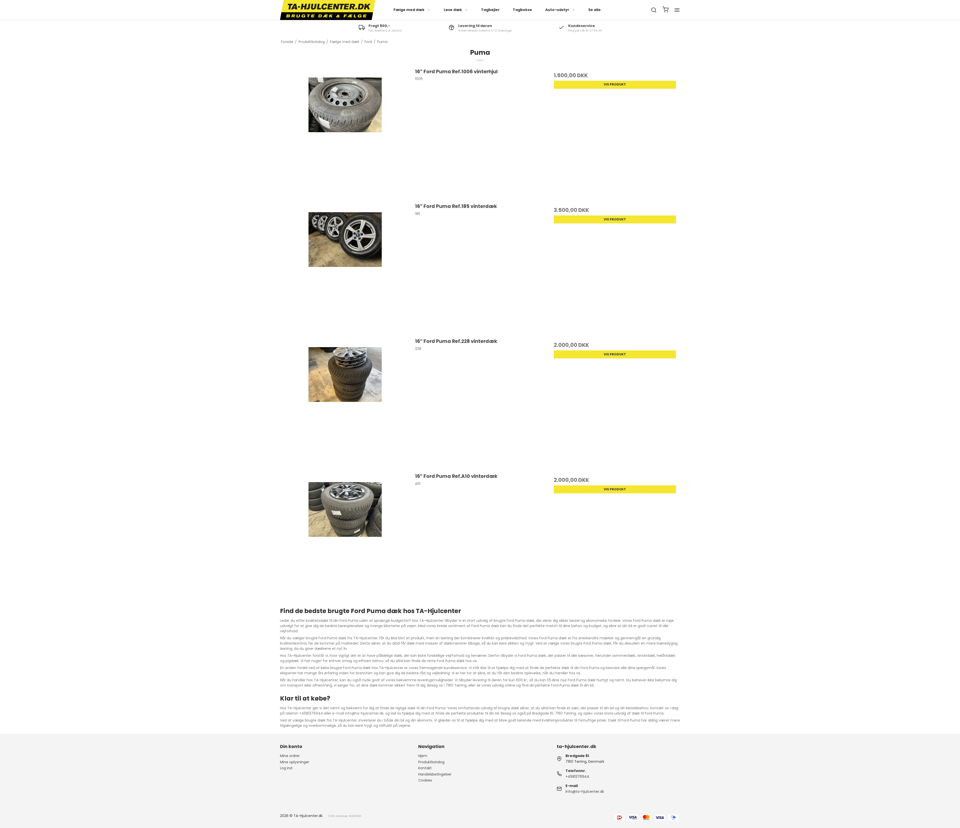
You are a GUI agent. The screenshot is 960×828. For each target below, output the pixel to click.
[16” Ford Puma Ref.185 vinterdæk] (345, 268)
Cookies (425, 780)
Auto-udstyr (557, 9)
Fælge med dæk (409, 9)
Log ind (286, 768)
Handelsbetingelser (435, 774)
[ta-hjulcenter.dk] (327, 10)
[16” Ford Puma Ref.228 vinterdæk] (345, 403)
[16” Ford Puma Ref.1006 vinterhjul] (345, 133)
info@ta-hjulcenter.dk (585, 791)
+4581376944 (577, 776)
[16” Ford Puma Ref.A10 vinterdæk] (345, 538)
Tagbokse (522, 9)
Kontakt (425, 768)
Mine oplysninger (294, 762)
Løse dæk (453, 9)
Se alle (594, 9)
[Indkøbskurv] (665, 10)
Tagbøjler (490, 9)
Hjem (422, 755)
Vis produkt (615, 84)
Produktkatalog (431, 762)
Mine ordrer (290, 755)
